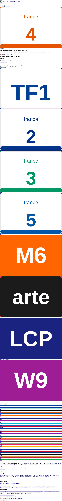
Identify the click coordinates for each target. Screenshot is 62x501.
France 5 (10, 479)
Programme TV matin (29, 475)
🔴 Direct (12, 1)
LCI (8, 483)
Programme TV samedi (24, 476)
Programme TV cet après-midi (37, 475)
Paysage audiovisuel (29, 487)
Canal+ (6, 483)
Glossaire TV (57, 487)
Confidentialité (7, 495)
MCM (19, 483)
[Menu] (0, 4)
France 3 (5, 479)
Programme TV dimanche (31, 476)
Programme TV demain (47, 464)
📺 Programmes (2, 1)
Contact (13, 495)
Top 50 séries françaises (18, 487)
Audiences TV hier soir (5, 476)
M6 (12, 479)
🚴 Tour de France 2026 (52, 491)
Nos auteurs (9, 491)
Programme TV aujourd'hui (4, 475)
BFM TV (1, 483)
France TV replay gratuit (17, 476)
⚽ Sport (9, 1)
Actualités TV (2, 491)
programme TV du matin (53, 463)
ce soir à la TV (40, 463)
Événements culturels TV (30, 491)
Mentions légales (2, 495)
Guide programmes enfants (25, 486)
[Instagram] (2, 471)
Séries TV (5, 486)
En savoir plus (20, 498)
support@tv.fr (29, 493)
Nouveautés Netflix (40, 486)
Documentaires (9, 486)
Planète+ (17, 483)
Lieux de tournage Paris (43, 487)
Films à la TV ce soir (38, 476)
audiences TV (53, 464)
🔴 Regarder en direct (3, 54)
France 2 (3, 479)
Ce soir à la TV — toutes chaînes (13, 475)
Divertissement (31, 486)
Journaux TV (35, 486)
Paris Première (11, 483)
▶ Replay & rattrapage (18, 65)
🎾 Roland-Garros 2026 (37, 491)
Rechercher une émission (45, 476)
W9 (14, 479)
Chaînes (4, 6)
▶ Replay (15, 1)
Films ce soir (2, 486)
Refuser (5, 500)
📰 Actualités (18, 1)
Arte (13, 479)
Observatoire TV (13, 491)
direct (7, 464)
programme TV (27, 463)
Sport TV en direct (11, 476)
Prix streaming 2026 (51, 486)
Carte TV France (24, 491)
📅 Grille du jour (9, 54)
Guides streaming (45, 486)
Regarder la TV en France (36, 487)
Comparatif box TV (12, 487)
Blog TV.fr (6, 491)
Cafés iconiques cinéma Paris (50, 487)
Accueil (1, 6)
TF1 (1, 479)
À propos (10, 495)
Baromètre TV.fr (24, 487)
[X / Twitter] (1, 471)
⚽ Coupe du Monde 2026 (45, 491)
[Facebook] (0, 471)
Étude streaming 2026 (19, 491)
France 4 (8, 479)
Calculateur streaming (6, 487)
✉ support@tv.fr (2, 469)
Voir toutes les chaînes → (4, 404)
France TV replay (12, 464)
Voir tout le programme (3, 62)
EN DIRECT (4, 3)
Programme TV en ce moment (22, 475)
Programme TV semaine (51, 475)
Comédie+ (14, 483)
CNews (4, 483)
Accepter (2, 500)
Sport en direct (13, 486)
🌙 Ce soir (6, 1)
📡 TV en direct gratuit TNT (11, 65)
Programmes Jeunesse (18, 486)
